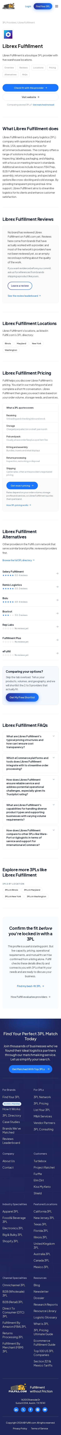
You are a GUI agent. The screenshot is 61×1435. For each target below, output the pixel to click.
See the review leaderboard (23, 295)
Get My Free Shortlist (22, 697)
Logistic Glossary (45, 1317)
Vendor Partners (44, 1123)
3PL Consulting (43, 1129)
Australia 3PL (42, 1254)
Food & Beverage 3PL (14, 1219)
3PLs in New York (13, 896)
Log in (28, 6)
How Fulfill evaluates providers (29, 996)
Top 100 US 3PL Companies (44, 1353)
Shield (38, 1193)
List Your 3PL (42, 1110)
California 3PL (43, 1211)
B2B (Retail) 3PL (13, 1302)
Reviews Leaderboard (11, 1140)
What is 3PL (41, 1323)
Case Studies (11, 1122)
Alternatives (11, 74)
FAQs (25, 74)
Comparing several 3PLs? (30, 104)
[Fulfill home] (9, 6)
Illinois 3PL (40, 1237)
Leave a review (20, 285)
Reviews (24, 67)
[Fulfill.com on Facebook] (30, 1409)
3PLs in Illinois (11, 890)
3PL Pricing (41, 1103)
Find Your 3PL (43, 6)
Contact (8, 1167)
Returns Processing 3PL (13, 1335)
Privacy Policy (20, 1428)
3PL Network (42, 1097)
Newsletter (41, 1291)
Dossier (39, 1298)
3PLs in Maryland (32, 890)
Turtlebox (40, 1161)
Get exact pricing (20, 485)
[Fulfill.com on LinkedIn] (16, 1409)
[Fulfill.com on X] (23, 1409)
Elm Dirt (39, 1180)
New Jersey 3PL (44, 1218)
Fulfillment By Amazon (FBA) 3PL (14, 1324)
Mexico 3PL (41, 1267)
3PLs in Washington (36, 896)
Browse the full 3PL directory (17, 560)
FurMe (38, 1174)
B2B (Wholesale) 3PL (13, 1293)
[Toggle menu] (56, 6)
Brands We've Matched (12, 1130)
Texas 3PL (40, 1224)
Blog (37, 1285)
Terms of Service (39, 1428)
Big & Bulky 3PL (13, 1234)
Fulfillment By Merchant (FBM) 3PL (13, 1347)
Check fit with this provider (29, 87)
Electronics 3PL (13, 1228)
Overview (9, 67)
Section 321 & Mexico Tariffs (43, 1363)
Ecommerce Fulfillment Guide (44, 1342)
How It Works (11, 1109)
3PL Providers (9, 22)
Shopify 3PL (10, 1241)
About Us (9, 1161)
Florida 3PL (41, 1230)
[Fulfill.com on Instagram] (37, 1409)
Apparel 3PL (11, 1211)
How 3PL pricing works (17, 505)
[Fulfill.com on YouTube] (44, 1409)
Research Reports (46, 1304)
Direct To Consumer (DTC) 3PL (13, 1312)
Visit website (29, 96)
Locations (38, 67)
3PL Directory (12, 1115)
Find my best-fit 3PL (29, 986)
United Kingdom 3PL (44, 1245)
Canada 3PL (41, 1260)
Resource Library (45, 1311)
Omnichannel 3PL (14, 1285)
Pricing (52, 67)
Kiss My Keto (42, 1186)
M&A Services (43, 1116)
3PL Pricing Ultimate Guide (43, 1332)
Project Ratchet (44, 1167)
